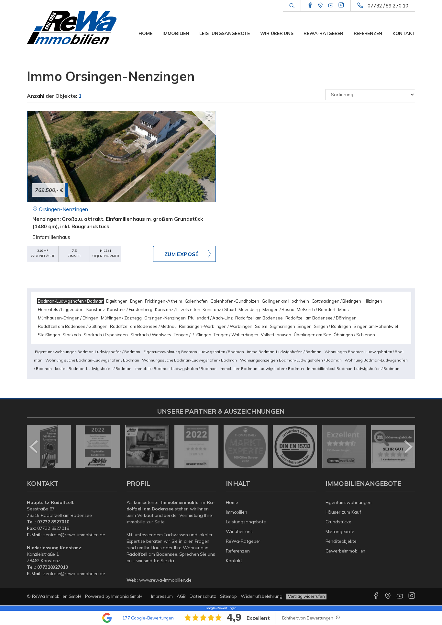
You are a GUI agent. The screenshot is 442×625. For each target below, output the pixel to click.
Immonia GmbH (126, 596)
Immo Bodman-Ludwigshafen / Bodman (284, 351)
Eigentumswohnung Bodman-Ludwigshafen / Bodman (193, 351)
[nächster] (408, 446)
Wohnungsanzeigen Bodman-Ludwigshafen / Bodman (291, 360)
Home (145, 33)
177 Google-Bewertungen (148, 618)
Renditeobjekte (341, 541)
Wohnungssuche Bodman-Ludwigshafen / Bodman (189, 360)
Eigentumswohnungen (349, 502)
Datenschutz (203, 596)
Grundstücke (339, 522)
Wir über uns (276, 33)
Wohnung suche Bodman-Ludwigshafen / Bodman (92, 360)
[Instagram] (341, 5)
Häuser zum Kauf (343, 512)
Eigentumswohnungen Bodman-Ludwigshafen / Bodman (87, 351)
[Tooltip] (337, 617)
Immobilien (175, 33)
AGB (181, 596)
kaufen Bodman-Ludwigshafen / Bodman (93, 368)
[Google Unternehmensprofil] (320, 5)
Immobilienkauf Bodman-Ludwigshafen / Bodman (353, 368)
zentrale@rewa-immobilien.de (74, 535)
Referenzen (368, 33)
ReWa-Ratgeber (323, 33)
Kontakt (403, 33)
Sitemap (228, 596)
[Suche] (292, 6)
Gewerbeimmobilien (346, 551)
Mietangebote (340, 531)
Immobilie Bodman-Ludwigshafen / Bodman (176, 368)
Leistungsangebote (224, 33)
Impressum (162, 596)
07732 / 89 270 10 (388, 6)
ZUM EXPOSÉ (181, 254)
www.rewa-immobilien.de (165, 580)
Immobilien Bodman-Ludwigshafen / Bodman (262, 368)
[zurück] (34, 446)
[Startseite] (72, 27)
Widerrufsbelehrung (261, 596)
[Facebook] (310, 5)
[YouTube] (331, 5)
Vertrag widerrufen (306, 596)
